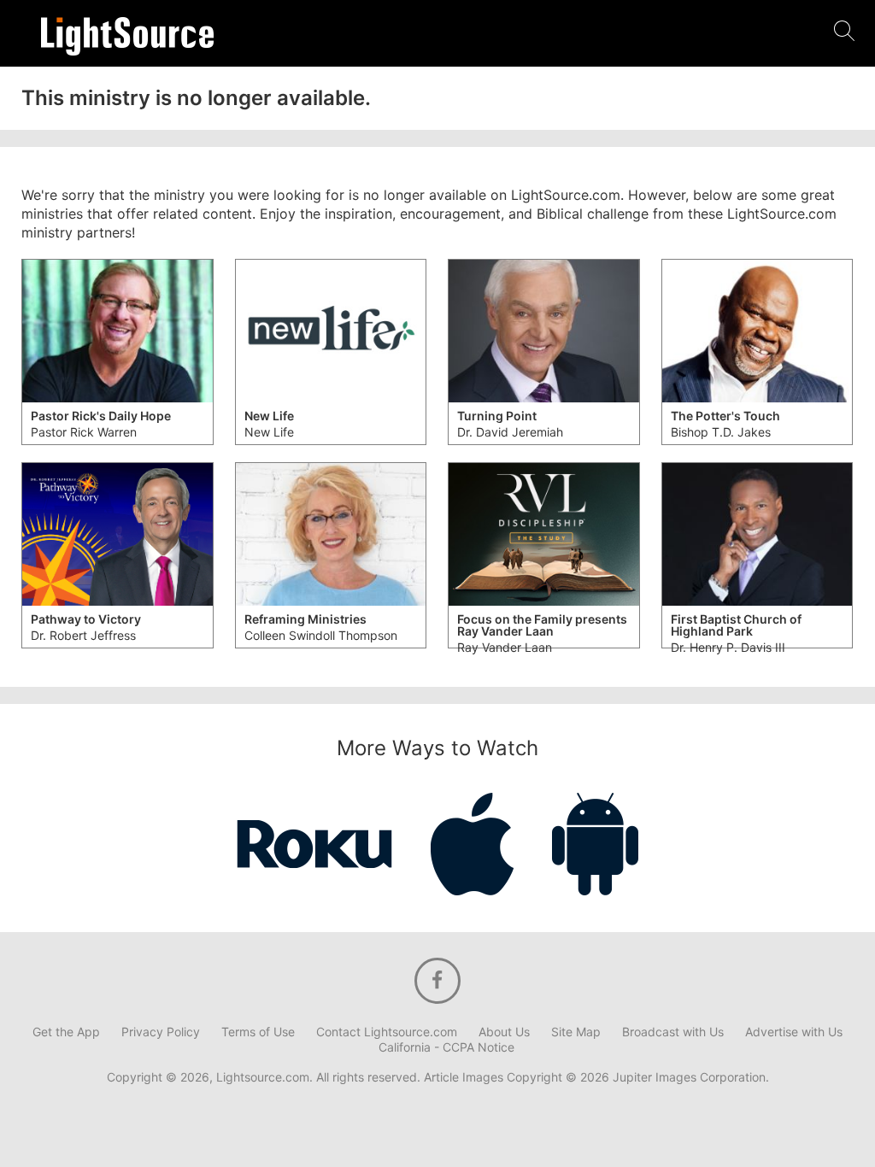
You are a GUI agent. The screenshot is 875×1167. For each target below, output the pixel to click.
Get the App (66, 1032)
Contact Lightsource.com (386, 1032)
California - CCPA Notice (446, 1047)
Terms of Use (258, 1032)
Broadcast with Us (673, 1032)
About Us (504, 1032)
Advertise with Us (794, 1032)
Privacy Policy (160, 1032)
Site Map (576, 1032)
